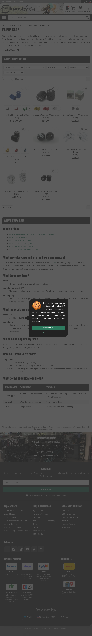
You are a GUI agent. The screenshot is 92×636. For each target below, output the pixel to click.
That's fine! (48, 328)
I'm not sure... (48, 333)
